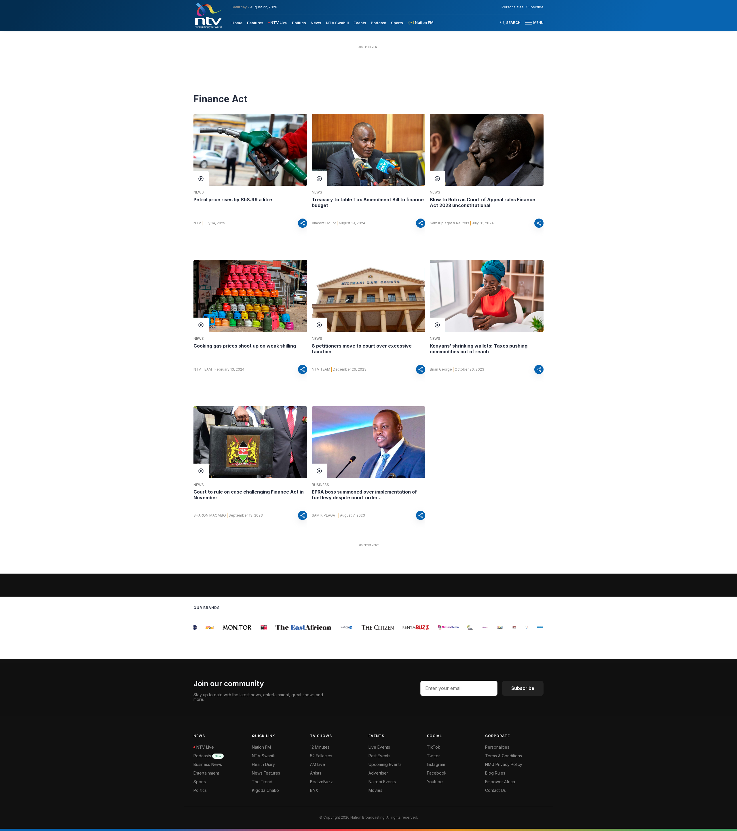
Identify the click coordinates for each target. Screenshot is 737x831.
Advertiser (378, 773)
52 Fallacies (321, 755)
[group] (201, 627)
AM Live (317, 764)
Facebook (437, 773)
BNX (314, 790)
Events (360, 22)
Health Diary (263, 764)
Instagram (436, 764)
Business (320, 485)
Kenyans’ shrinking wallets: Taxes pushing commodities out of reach (478, 348)
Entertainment (206, 773)
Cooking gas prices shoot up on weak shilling (244, 346)
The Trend (262, 781)
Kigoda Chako (265, 790)
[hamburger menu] (528, 22)
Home (236, 22)
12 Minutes (320, 747)
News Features (266, 773)
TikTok (433, 747)
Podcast (378, 22)
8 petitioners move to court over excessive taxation (362, 348)
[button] (532, 22)
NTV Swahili (337, 22)
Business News (207, 764)
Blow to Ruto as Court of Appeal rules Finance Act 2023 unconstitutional (482, 202)
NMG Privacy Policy (503, 764)
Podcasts (207, 755)
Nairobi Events (382, 781)
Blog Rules (495, 773)
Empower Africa (500, 781)
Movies (375, 790)
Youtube (435, 781)
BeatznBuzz (321, 781)
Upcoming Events (385, 764)
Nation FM (261, 747)
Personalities (513, 7)
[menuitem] (236, 22)
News (316, 22)
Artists (315, 773)
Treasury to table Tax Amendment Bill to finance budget (368, 202)
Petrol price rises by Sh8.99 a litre (232, 199)
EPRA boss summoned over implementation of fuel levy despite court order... (364, 494)
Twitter (433, 755)
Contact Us (495, 790)
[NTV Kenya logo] (207, 15)
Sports (397, 22)
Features (255, 22)
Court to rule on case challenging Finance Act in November (248, 494)
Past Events (379, 755)
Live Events (379, 747)
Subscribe (535, 7)
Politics (299, 22)
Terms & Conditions (503, 755)
